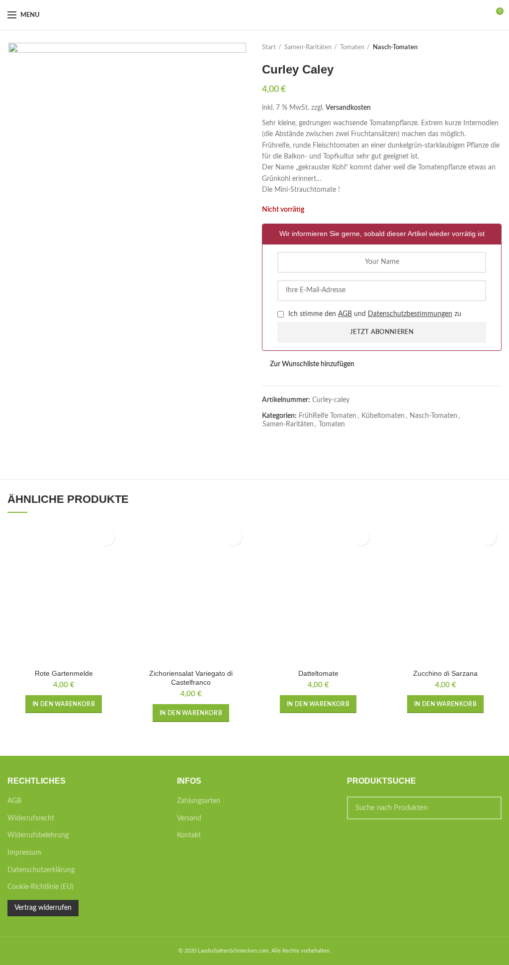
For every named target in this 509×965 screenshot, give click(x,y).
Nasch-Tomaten (395, 47)
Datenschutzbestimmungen (410, 314)
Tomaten (352, 47)
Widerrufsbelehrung (38, 835)
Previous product (477, 48)
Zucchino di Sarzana (445, 673)
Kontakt (189, 835)
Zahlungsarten (198, 801)
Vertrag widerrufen (43, 907)
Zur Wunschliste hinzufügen (312, 364)
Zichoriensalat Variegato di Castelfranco (191, 677)
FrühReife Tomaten (327, 415)
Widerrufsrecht (30, 818)
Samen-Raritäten (308, 47)
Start (269, 47)
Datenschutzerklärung (41, 870)
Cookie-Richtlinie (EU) (40, 887)
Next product (497, 48)
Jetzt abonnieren (382, 332)
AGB (345, 314)
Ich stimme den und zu (373, 314)
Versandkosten (348, 107)
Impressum (24, 852)
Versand (189, 818)
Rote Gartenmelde (64, 673)
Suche (488, 808)
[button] (63, 704)
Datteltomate (318, 673)
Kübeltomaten (383, 415)
